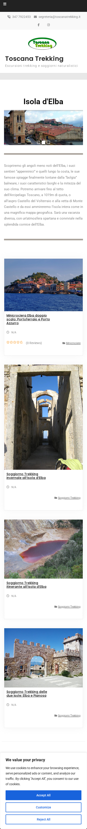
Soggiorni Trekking (69, 497)
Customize (43, 807)
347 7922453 (21, 17)
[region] (43, 791)
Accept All (43, 795)
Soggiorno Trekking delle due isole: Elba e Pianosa (26, 693)
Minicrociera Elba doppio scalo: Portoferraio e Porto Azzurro (28, 319)
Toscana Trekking (34, 58)
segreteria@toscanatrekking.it (60, 17)
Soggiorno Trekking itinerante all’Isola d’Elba (26, 585)
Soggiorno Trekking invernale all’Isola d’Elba (26, 476)
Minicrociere (73, 343)
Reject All (43, 819)
